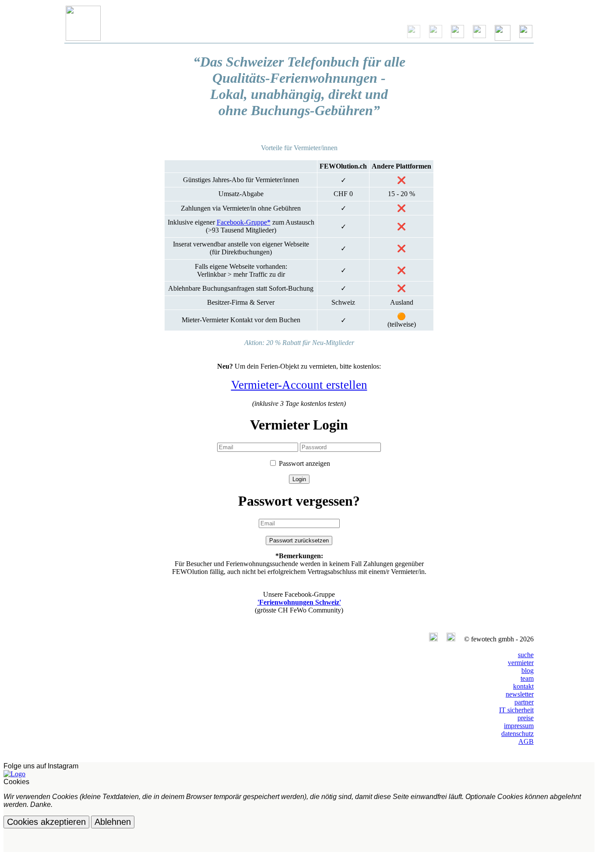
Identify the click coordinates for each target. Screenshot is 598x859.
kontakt (523, 686)
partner (524, 702)
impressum (519, 725)
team (527, 678)
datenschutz (517, 733)
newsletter (520, 694)
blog (527, 670)
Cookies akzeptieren (46, 822)
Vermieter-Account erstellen (299, 384)
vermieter (521, 662)
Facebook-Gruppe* (244, 222)
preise (525, 718)
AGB (526, 741)
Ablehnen (113, 822)
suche (526, 654)
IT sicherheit (516, 710)
